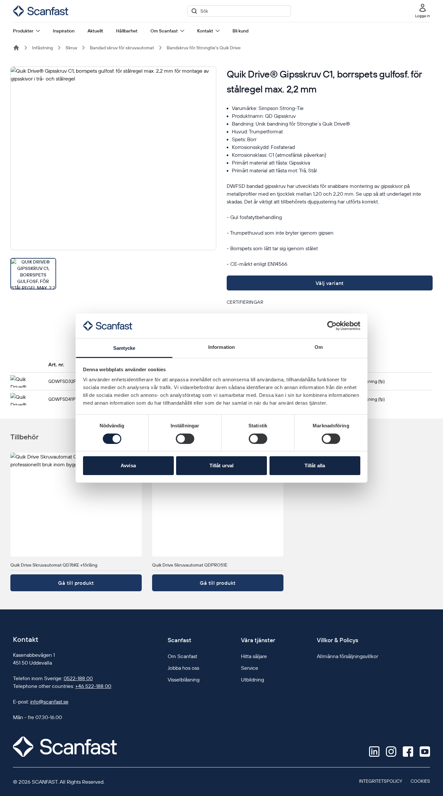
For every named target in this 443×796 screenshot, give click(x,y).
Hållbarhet (127, 31)
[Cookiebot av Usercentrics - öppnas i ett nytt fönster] (332, 326)
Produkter (23, 31)
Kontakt (205, 31)
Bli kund (240, 31)
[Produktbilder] (113, 178)
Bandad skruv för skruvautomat (122, 47)
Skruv (71, 47)
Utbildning (252, 679)
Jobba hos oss (183, 667)
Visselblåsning (183, 679)
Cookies (420, 781)
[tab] (33, 273)
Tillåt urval (221, 465)
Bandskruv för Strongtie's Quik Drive (204, 47)
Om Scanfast (164, 31)
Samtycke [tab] (124, 348)
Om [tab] (319, 347)
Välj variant (330, 283)
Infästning (42, 47)
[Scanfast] (16, 47)
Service (249, 667)
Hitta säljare (254, 656)
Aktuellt (95, 31)
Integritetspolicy (380, 781)
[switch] (185, 439)
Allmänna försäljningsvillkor (347, 656)
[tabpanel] (113, 158)
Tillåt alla (315, 465)
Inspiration (64, 31)
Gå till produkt (76, 582)
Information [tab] (221, 347)
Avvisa (128, 465)
